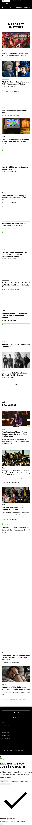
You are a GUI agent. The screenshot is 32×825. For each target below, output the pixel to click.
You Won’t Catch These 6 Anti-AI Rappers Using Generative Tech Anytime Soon (14, 434)
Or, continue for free (5, 784)
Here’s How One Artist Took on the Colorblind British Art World (15, 225)
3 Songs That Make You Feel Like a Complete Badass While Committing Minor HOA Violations (16, 473)
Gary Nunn (12, 145)
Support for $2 (4, 781)
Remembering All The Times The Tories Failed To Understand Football (14, 316)
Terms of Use (5, 732)
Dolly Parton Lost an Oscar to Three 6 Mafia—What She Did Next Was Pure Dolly (16, 658)
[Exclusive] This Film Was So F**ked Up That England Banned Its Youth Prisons (16, 285)
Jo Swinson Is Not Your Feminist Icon (14, 112)
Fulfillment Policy (7, 738)
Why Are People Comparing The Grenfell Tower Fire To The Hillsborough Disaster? (14, 254)
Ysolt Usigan (23, 699)
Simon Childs (13, 171)
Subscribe (19, 7)
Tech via (4, 684)
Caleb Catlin (14, 445)
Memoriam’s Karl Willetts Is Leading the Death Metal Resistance (16, 374)
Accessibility (5, 725)
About (3, 722)
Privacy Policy (6, 729)
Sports (3, 249)
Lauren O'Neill (14, 202)
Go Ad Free (6, 1)
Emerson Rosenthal (15, 289)
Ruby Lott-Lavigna (15, 115)
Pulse (3, 107)
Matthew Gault (14, 57)
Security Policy (6, 735)
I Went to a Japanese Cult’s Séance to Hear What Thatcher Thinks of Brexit (15, 141)
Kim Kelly (12, 377)
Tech (3, 50)
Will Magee (13, 258)
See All (3, 402)
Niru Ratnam (13, 228)
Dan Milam (14, 519)
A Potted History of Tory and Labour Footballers (16, 345)
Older (16, 384)
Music (3, 192)
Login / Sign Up (16, 1)
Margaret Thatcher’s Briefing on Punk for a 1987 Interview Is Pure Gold (14, 198)
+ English (5, 3)
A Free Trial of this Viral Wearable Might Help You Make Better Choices (16, 688)
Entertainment (5, 79)
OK (1, 824)
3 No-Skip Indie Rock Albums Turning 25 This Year (13, 508)
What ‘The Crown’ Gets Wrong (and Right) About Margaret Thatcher (15, 83)
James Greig (13, 86)
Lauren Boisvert (15, 482)
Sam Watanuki (7, 699)
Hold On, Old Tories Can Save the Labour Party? (15, 168)
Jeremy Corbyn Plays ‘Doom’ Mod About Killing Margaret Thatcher (15, 54)
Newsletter (27, 7)
